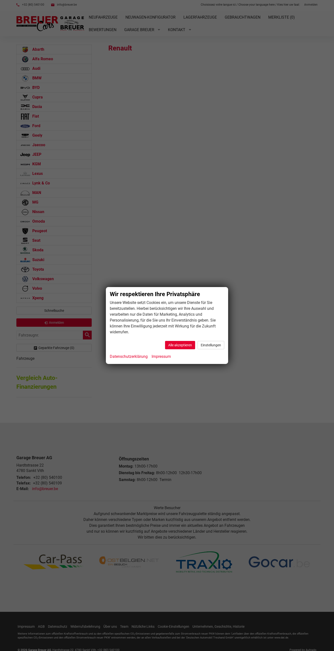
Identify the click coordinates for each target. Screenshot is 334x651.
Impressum (161, 356)
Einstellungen (211, 345)
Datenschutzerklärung (129, 356)
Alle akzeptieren (180, 345)
